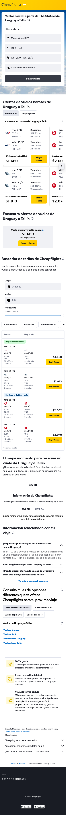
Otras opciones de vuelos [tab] (17, 607)
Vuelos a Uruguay (12, 630)
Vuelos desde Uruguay (14, 638)
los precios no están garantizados (17, 731)
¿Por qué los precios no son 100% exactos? (27, 751)
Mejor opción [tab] (28, 113)
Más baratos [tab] (11, 113)
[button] (28, 20)
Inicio (13, 763)
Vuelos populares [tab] (13, 614)
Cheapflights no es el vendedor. (21, 740)
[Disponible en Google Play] (26, 807)
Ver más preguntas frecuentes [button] (33, 581)
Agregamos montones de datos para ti (24, 745)
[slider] (62, 315)
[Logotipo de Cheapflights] (11, 4)
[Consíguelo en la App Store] (39, 807)
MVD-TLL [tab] (33, 485)
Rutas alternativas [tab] (43, 607)
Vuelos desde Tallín (12, 643)
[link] (27, 243)
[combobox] (13, 29)
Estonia (22, 763)
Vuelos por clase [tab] (35, 614)
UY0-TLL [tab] (26, 509)
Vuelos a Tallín (10, 634)
